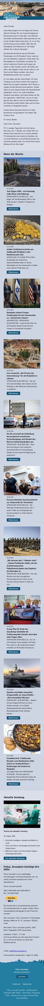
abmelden (22, 977)
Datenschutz (27, 984)
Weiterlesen (13, 209)
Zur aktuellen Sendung (15, 858)
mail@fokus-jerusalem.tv (18, 951)
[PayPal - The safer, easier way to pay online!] (11, 899)
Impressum (16, 984)
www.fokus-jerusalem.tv (22, 972)
